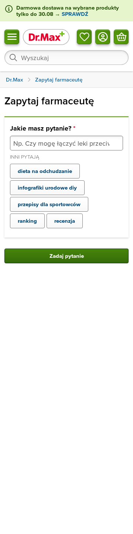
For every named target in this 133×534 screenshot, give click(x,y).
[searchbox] (66, 57)
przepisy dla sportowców (49, 204)
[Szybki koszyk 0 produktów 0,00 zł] (121, 36)
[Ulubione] (84, 36)
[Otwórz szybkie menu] (11, 36)
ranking (27, 221)
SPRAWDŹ (74, 14)
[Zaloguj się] (102, 36)
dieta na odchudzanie (45, 171)
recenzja (64, 221)
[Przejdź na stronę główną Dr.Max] (46, 37)
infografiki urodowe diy (47, 187)
